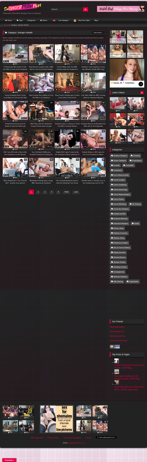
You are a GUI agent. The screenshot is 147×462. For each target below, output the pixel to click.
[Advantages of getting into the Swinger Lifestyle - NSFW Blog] (116, 373)
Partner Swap (118, 228)
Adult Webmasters (117, 327)
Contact (88, 438)
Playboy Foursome (120, 233)
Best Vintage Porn (117, 331)
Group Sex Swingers (121, 209)
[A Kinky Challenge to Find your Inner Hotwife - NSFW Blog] (116, 362)
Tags (21, 20)
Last (76, 192)
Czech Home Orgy (120, 189)
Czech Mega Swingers (122, 194)
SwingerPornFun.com (76, 443)
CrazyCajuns (136, 160)
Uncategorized (119, 272)
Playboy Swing (119, 238)
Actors (44, 20)
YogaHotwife (133, 281)
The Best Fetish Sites (118, 341)
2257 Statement (36, 438)
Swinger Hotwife (119, 262)
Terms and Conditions (72, 438)
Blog (96, 20)
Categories (31, 20)
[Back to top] (139, 455)
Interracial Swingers (121, 223)
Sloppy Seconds (119, 252)
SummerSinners (119, 257)
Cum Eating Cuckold (121, 175)
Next (66, 192)
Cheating (136, 155)
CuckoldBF (130, 165)
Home (9, 20)
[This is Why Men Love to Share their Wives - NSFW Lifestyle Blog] (116, 384)
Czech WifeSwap (120, 204)
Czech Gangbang (120, 184)
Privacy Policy (53, 438)
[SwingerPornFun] (23, 7)
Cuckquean (118, 170)
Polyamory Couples (121, 243)
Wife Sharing (118, 281)
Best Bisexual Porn (117, 336)
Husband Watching (120, 218)
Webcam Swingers (120, 276)
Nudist (136, 223)
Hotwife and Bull (119, 214)
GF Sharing (136, 204)
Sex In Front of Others (122, 247)
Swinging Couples (120, 267)
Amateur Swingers (120, 155)
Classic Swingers (120, 160)
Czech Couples (119, 180)
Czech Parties (119, 199)
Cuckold (116, 165)
